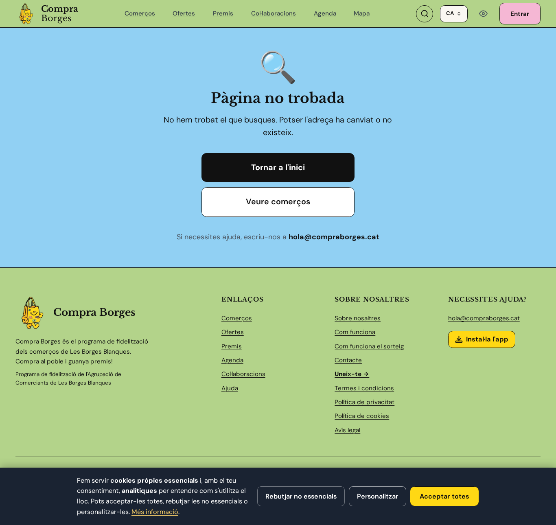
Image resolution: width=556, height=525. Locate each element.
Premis (223, 13)
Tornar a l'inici (278, 167)
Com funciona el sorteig (369, 346)
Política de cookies (362, 416)
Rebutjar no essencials (301, 496)
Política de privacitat (364, 402)
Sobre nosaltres (358, 318)
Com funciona (355, 332)
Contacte (348, 360)
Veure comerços (278, 201)
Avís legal (347, 430)
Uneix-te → (352, 374)
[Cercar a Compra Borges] (424, 13)
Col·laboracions (273, 13)
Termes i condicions (364, 388)
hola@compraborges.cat (334, 237)
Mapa (362, 13)
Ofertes (184, 13)
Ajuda (229, 388)
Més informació (154, 512)
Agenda (325, 13)
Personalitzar (377, 496)
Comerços (140, 13)
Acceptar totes (444, 496)
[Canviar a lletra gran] (484, 14)
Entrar (519, 14)
